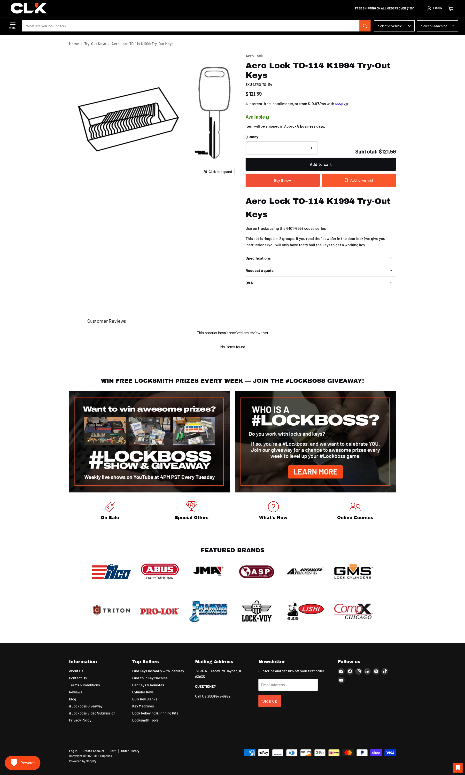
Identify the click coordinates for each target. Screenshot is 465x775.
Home (74, 43)
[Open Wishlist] (458, 768)
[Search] (365, 25)
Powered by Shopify (82, 761)
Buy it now (282, 180)
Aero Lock (254, 55)
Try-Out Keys (95, 43)
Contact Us (78, 678)
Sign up (270, 701)
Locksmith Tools (145, 720)
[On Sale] (110, 511)
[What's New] (273, 511)
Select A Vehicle (390, 26)
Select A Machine (434, 26)
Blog (72, 699)
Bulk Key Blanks (144, 699)
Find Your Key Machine (150, 678)
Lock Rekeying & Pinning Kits (155, 713)
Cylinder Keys (143, 692)
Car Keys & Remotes (148, 685)
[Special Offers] (192, 511)
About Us (76, 671)
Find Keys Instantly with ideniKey (158, 671)
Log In (73, 751)
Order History (130, 751)
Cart (113, 751)
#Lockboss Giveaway (85, 706)
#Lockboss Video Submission (92, 713)
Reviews (75, 692)
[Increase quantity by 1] (311, 148)
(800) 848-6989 (219, 696)
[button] (434, 8)
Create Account (93, 751)
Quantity (252, 137)
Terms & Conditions (84, 685)
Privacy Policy (80, 720)
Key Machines (143, 706)
